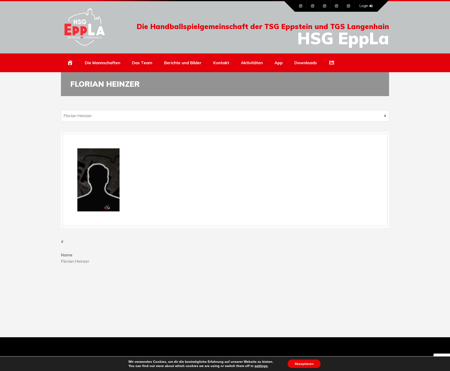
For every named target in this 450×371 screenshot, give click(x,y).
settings (261, 366)
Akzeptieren (304, 364)
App (278, 62)
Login (363, 6)
